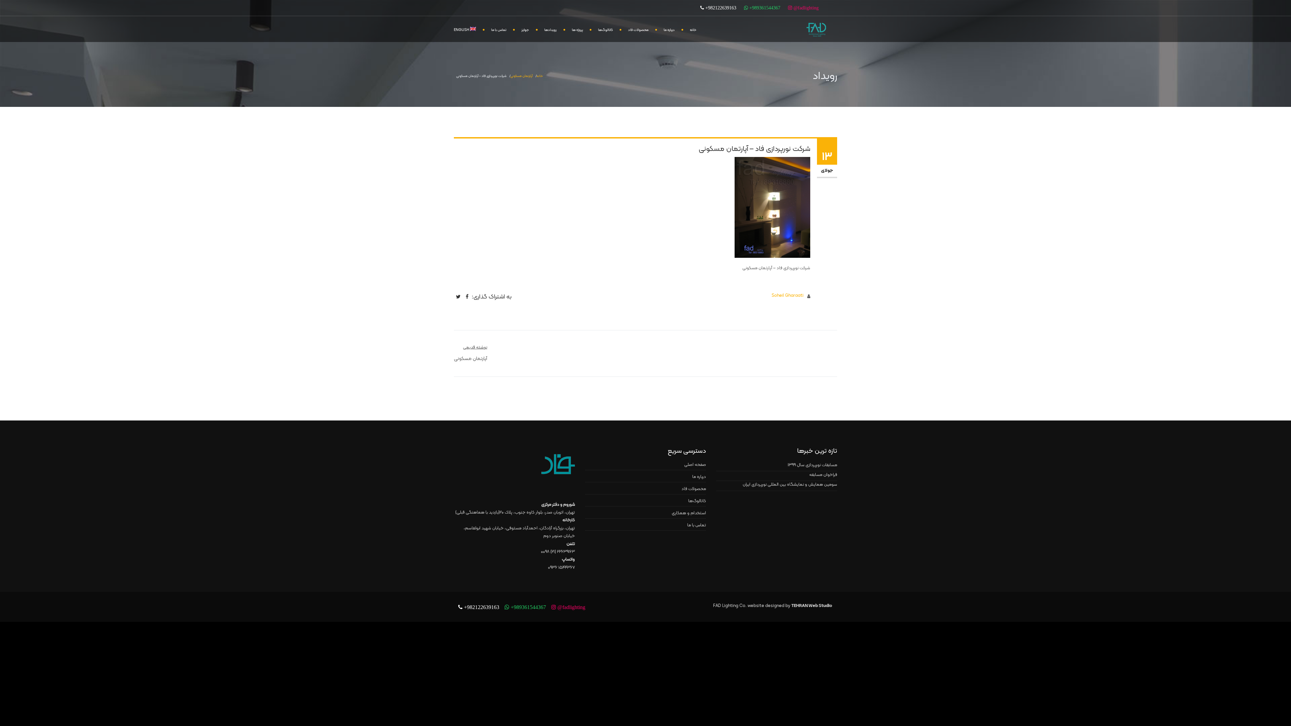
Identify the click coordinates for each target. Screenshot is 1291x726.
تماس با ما (498, 30)
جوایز (525, 30)
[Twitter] (458, 296)
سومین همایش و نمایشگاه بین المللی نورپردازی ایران (790, 484)
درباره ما (669, 30)
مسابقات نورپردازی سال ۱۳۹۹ (812, 465)
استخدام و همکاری (689, 513)
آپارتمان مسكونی (521, 76)
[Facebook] (467, 296)
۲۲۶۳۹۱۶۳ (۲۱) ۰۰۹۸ (558, 552)
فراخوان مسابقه (823, 475)
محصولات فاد (638, 30)
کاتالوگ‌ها (605, 30)
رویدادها (550, 30)
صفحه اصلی (695, 464)
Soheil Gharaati (788, 295)
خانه (693, 30)
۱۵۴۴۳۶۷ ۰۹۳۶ (561, 567)
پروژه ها (577, 30)
